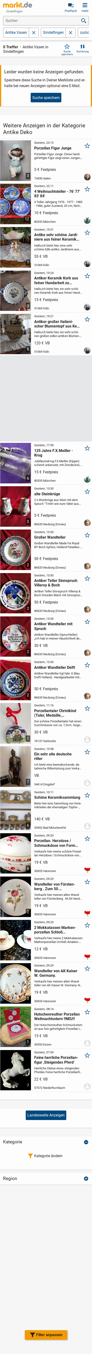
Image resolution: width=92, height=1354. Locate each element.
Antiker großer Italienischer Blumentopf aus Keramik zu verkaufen (56, 323)
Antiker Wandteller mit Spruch (53, 626)
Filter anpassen (49, 1335)
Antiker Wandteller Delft (54, 667)
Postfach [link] (71, 11)
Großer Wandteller (50, 537)
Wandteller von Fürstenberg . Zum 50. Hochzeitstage (54, 886)
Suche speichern (67, 53)
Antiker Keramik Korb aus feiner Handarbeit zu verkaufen (56, 280)
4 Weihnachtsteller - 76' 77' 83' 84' (57, 193)
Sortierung (82, 51)
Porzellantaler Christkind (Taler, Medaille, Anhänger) (55, 713)
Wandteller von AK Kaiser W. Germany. (55, 973)
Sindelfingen (53, 32)
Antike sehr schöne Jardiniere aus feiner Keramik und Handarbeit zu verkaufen (56, 237)
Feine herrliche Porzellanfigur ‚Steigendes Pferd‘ (56, 1059)
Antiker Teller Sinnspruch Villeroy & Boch (55, 582)
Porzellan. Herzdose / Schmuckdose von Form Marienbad (54, 843)
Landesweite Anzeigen (46, 1115)
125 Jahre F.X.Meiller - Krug (53, 452)
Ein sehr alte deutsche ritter (53, 756)
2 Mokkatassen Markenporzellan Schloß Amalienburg (55, 929)
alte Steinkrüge (47, 494)
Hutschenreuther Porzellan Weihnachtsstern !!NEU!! (57, 1016)
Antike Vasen (16, 32)
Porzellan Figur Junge (52, 148)
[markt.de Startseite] (17, 5)
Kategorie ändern (48, 1156)
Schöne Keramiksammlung (57, 797)
